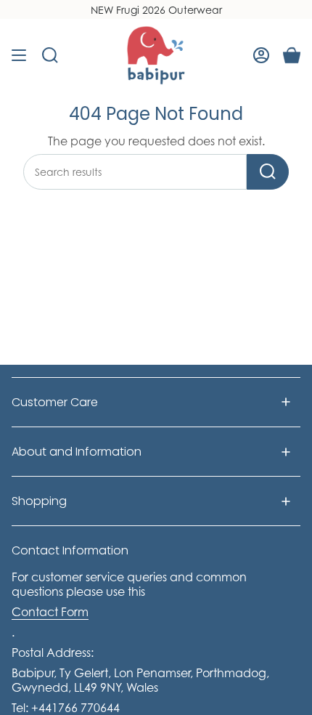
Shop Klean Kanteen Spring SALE (156, 10)
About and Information (76, 451)
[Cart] (291, 55)
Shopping (39, 501)
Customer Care (55, 402)
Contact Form (50, 612)
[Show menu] (18, 55)
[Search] (268, 172)
